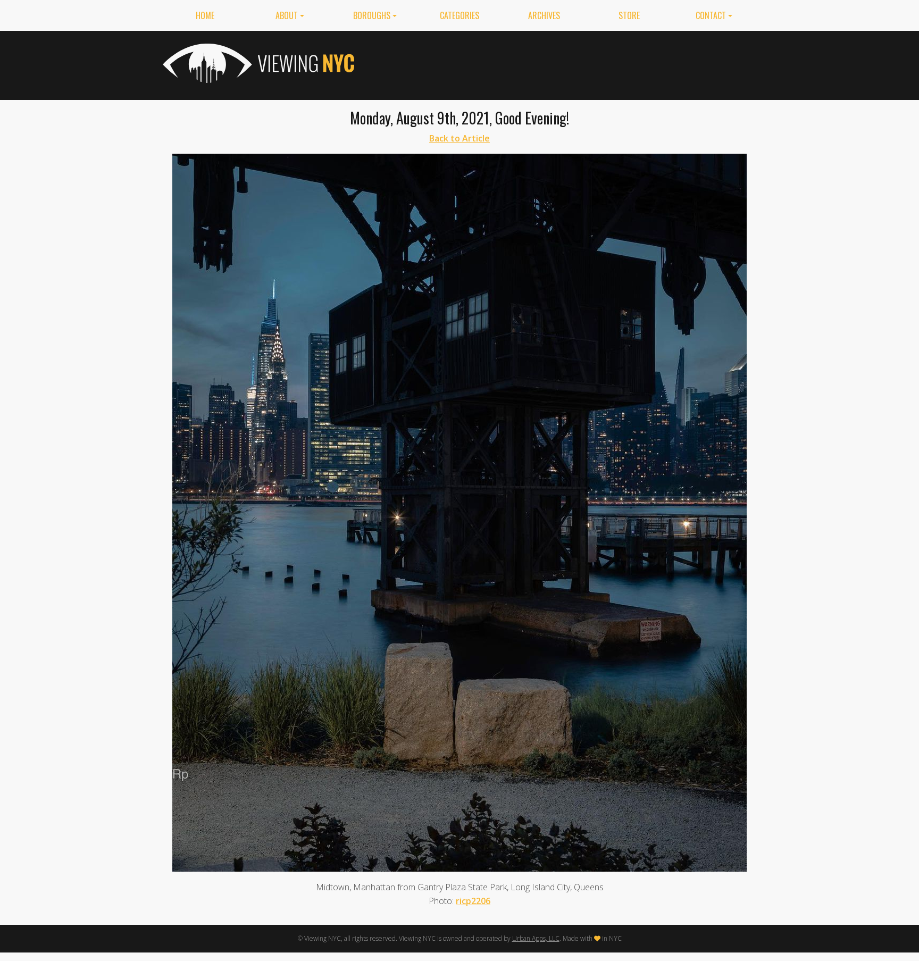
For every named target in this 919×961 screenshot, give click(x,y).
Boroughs (371, 15)
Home (205, 15)
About (286, 15)
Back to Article (459, 138)
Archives (544, 15)
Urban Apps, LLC (535, 938)
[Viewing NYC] (257, 63)
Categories (459, 15)
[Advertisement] (562, 63)
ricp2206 (473, 901)
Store (629, 15)
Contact (711, 15)
